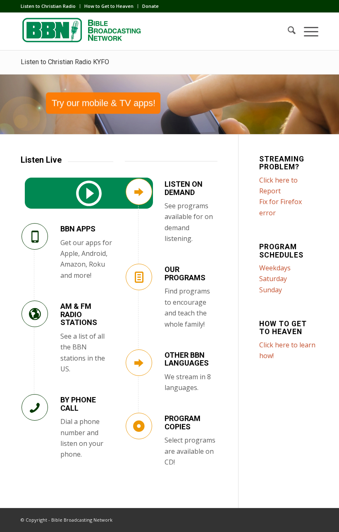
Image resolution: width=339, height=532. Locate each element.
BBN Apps (77, 228)
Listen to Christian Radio (48, 6)
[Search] (287, 31)
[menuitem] (50, 6)
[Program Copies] (139, 426)
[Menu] (307, 31)
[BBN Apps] (34, 236)
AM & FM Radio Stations (78, 314)
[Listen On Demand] (139, 191)
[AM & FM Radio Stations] (34, 314)
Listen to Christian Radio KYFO (65, 62)
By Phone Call (78, 403)
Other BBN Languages (187, 359)
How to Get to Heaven (109, 6)
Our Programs (185, 273)
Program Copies (183, 422)
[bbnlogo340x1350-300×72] (83, 31)
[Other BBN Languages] (139, 362)
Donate (150, 6)
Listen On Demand (184, 188)
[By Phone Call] (34, 407)
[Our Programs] (139, 277)
